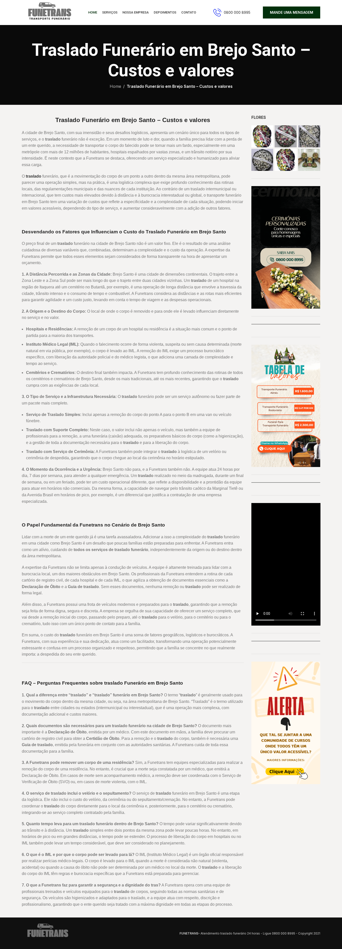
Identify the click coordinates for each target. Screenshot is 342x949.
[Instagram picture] (262, 136)
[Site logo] (49, 12)
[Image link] (47, 932)
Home (115, 86)
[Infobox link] (231, 13)
